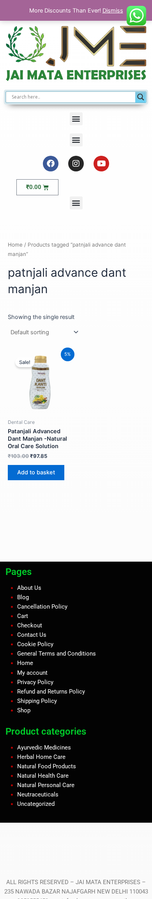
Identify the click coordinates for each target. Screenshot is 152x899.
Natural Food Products (46, 766)
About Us (29, 587)
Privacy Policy (35, 681)
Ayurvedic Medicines (44, 747)
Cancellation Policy (42, 606)
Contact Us (31, 634)
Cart (22, 616)
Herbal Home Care (41, 756)
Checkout (29, 625)
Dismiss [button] (113, 10)
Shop (23, 710)
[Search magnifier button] (140, 97)
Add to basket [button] (36, 472)
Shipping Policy (37, 700)
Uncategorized (36, 803)
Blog (23, 597)
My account (32, 672)
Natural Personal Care (45, 785)
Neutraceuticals (37, 794)
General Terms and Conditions (56, 653)
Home (15, 244)
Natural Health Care (43, 775)
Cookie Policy (35, 644)
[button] (76, 118)
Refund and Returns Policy (51, 691)
